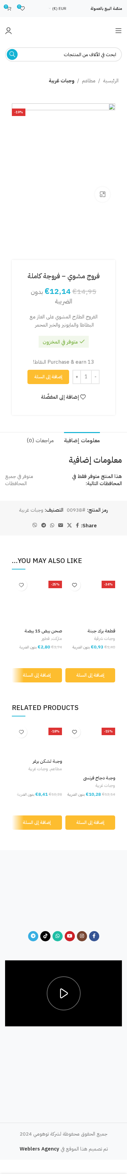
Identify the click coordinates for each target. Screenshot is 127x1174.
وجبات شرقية (104, 638)
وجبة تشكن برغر (47, 761)
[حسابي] (8, 30)
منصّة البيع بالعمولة (106, 8)
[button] (90, 675)
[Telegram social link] (43, 525)
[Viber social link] (34, 525)
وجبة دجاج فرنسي (99, 777)
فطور (46, 638)
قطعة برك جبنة (101, 630)
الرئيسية (111, 80)
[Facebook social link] (77, 525)
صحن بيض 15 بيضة (43, 630)
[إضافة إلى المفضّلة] (75, 585)
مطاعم (89, 80)
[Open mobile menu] (118, 30)
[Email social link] (60, 525)
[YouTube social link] (70, 936)
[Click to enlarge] (102, 194)
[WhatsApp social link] (52, 525)
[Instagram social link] (82, 936)
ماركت (57, 638)
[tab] (82, 440)
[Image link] (63, 894)
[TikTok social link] (45, 936)
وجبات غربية (62, 80)
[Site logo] (63, 30)
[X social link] (69, 525)
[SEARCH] (12, 54)
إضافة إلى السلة (48, 377)
